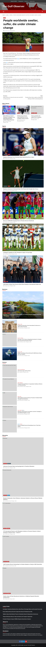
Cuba (18, 410)
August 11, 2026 (27, 355)
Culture (5, 528)
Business (19, 324)
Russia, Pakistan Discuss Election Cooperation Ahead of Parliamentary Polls (17, 611)
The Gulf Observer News (7, 121)
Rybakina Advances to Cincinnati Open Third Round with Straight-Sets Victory (20, 189)
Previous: (13, 97)
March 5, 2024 (6, 122)
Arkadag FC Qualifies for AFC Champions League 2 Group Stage (17, 252)
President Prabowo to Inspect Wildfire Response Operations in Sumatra (17, 618)
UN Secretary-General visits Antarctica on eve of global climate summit (22, 117)
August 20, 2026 (14, 317)
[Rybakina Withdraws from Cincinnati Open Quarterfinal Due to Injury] (23, 142)
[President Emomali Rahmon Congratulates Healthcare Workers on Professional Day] (9, 384)
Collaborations (32, 1)
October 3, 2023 (34, 119)
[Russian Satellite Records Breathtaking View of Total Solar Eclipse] (9, 425)
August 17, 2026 (14, 190)
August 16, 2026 (13, 222)
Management (21, 1)
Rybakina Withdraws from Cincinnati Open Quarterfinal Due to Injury (18, 157)
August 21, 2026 (13, 158)
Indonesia (9, 463)
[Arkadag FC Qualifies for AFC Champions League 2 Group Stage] (23, 237)
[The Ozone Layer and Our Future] (9, 370)
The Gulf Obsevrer (31, 645)
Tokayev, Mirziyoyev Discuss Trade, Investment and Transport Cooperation (17, 616)
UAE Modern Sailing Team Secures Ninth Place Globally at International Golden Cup (22, 284)
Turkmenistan (9, 249)
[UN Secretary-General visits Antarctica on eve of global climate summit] (23, 110)
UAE (7, 281)
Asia (18, 58)
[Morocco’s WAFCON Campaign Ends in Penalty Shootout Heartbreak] (23, 205)
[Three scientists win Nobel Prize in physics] (37, 110)
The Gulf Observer (13, 6)
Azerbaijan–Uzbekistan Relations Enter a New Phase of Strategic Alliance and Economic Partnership (22, 609)
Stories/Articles (22, 369)
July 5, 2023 (13, 30)
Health (19, 382)
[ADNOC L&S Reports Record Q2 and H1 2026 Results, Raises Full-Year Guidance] (9, 353)
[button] (3, 11)
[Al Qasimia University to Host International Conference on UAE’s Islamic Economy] (9, 326)
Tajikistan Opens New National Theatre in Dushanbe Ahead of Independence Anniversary (20, 614)
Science (19, 369)
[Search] (42, 11)
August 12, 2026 (29, 341)
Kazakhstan (5, 154)
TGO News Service (7, 30)
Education (5, 463)
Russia (9, 495)
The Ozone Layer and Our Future (24, 370)
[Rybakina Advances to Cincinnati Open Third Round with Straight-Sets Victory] (23, 173)
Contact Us (26, 1)
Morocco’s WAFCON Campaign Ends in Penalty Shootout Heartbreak (18, 220)
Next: (34, 97)
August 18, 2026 (29, 386)
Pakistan (23, 410)
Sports (9, 154)
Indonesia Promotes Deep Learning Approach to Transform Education (18, 466)
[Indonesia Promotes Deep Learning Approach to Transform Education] (23, 451)
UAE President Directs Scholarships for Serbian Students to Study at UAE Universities (22, 564)
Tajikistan (21, 382)
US (6, 62)
